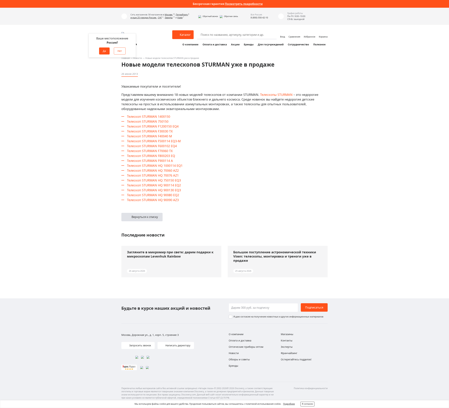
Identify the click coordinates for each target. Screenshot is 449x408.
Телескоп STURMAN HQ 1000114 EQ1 (155, 165)
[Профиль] (282, 33)
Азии (180, 17)
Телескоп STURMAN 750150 (147, 121)
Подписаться (314, 307)
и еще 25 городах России (143, 17)
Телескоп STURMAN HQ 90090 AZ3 (153, 200)
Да (104, 51)
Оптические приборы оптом (246, 346)
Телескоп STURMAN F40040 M (149, 136)
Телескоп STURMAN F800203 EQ (151, 156)
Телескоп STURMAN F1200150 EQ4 (153, 126)
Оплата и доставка (215, 44)
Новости (137, 58)
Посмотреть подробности (244, 4)
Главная (125, 58)
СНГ (160, 17)
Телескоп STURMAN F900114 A (150, 161)
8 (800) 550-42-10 (259, 17)
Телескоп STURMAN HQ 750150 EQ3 (154, 180)
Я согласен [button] (307, 403)
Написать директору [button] (177, 345)
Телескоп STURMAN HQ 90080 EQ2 (153, 195)
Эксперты (287, 346)
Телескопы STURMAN (276, 94)
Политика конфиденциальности (311, 388)
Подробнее (289, 403)
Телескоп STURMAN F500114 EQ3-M (154, 141)
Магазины (287, 334)
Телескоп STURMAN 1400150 (148, 116)
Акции (235, 44)
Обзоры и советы (239, 359)
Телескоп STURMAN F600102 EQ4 (152, 146)
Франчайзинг (289, 353)
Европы (169, 17)
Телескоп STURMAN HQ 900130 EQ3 (154, 190)
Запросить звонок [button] (140, 345)
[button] (208, 16)
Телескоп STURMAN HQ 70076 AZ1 (153, 175)
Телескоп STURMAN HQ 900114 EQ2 (154, 185)
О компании (190, 44)
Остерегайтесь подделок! (296, 359)
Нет (120, 51)
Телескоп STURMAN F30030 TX (150, 131)
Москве (169, 14)
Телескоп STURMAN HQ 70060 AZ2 (153, 170)
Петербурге (182, 14)
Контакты (286, 340)
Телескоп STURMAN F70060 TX (150, 151)
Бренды (249, 44)
